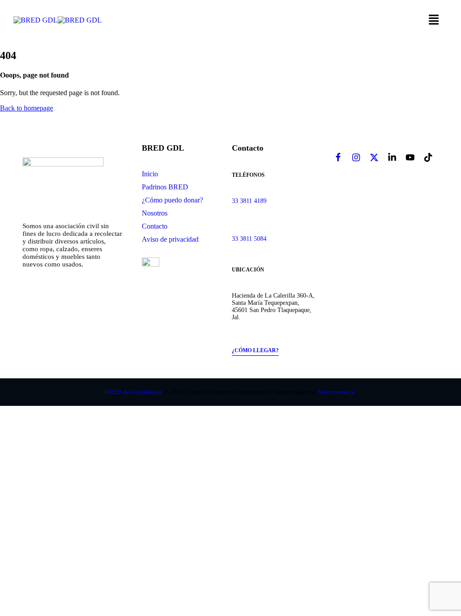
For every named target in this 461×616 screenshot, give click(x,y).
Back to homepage (26, 108)
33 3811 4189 (249, 201)
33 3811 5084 (249, 238)
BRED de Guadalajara (133, 392)
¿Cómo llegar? (255, 350)
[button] (434, 20)
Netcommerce (337, 392)
